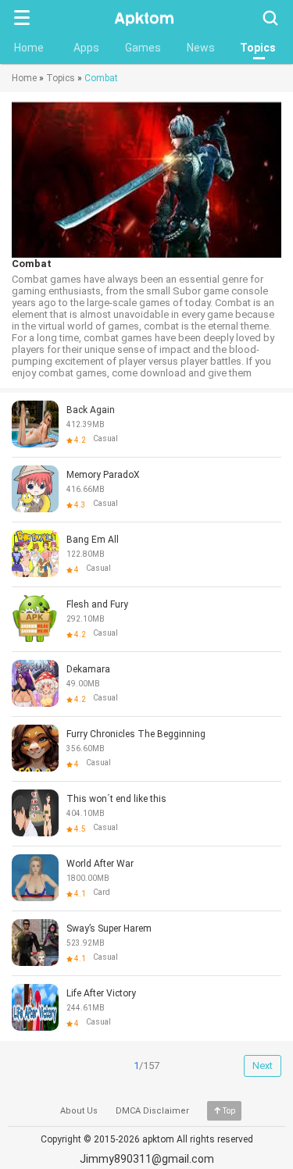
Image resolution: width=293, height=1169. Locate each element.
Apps (86, 47)
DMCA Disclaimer (152, 1111)
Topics (258, 47)
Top (229, 1111)
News (201, 47)
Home (29, 47)
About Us (79, 1111)
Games (143, 47)
